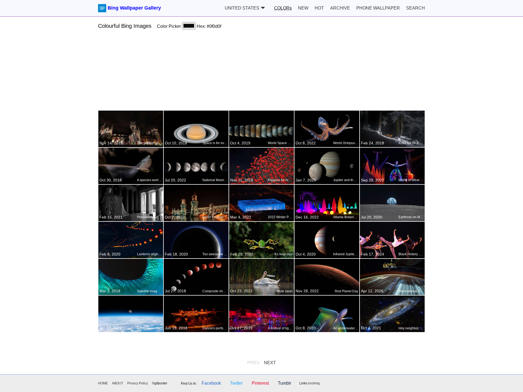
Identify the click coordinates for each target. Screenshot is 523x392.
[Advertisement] (261, 72)
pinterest (260, 383)
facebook (211, 383)
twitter (236, 383)
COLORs (283, 8)
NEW (303, 8)
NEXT (270, 362)
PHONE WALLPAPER (378, 8)
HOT (319, 8)
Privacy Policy (137, 383)
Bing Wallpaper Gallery (134, 8)
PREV (253, 362)
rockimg (314, 383)
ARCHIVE (340, 8)
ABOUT (117, 383)
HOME (103, 383)
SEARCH (415, 8)
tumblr (284, 383)
